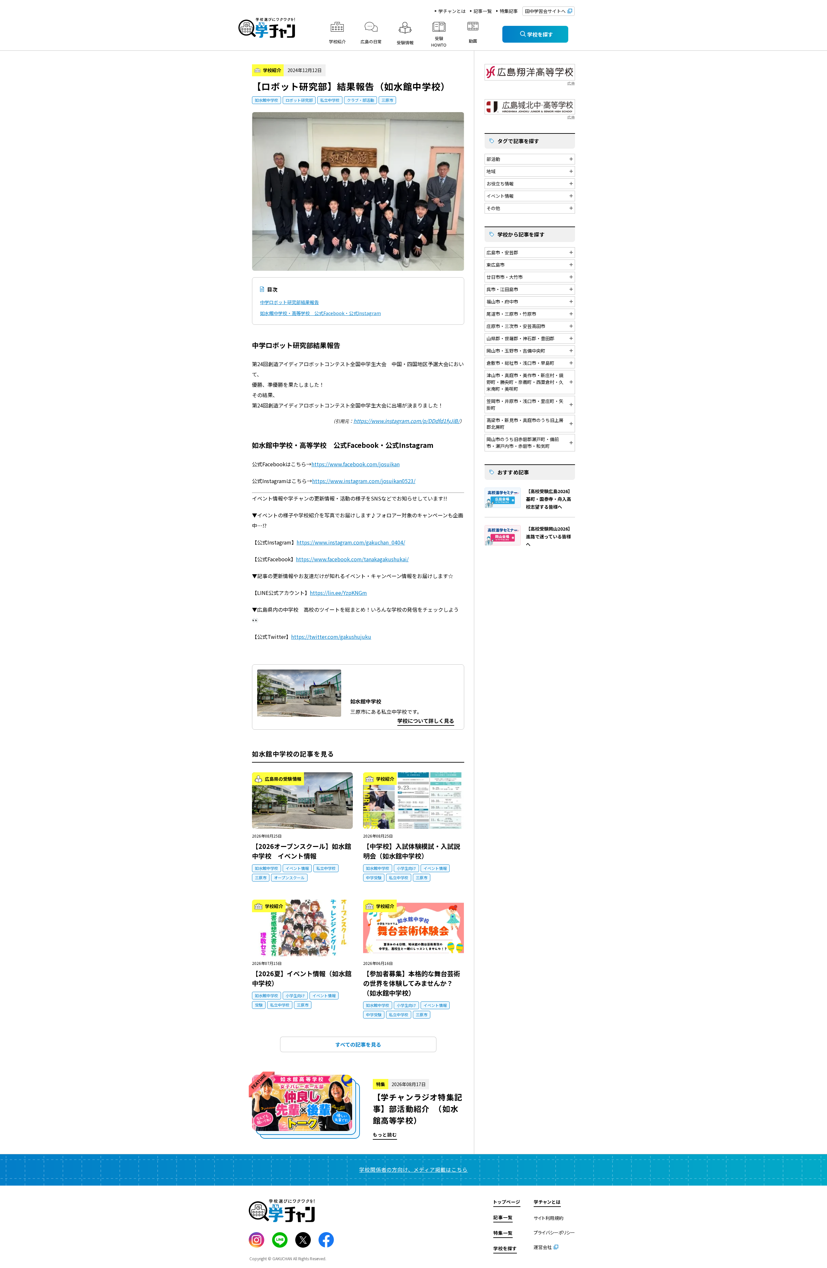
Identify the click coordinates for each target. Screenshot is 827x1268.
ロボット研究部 (299, 100)
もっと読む (358, 1107)
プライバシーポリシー (554, 1232)
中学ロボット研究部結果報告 (289, 302)
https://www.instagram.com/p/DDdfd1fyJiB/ (406, 421)
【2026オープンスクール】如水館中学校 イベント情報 (301, 851)
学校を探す (505, 1248)
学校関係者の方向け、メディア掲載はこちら (413, 1169)
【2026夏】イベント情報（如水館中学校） (301, 978)
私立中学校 (330, 100)
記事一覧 (483, 11)
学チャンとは (452, 11)
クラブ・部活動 (360, 100)
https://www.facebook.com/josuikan (355, 464)
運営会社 (543, 1247)
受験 (259, 1005)
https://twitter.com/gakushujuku (331, 636)
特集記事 (509, 11)
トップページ (506, 1202)
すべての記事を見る (358, 1044)
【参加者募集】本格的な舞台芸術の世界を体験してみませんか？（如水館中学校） (411, 983)
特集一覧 (503, 1233)
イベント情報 (297, 868)
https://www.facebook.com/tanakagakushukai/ (352, 559)
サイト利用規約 (548, 1218)
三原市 (387, 100)
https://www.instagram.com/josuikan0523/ (363, 481)
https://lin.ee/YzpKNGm (338, 593)
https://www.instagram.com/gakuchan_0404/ (351, 542)
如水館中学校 (266, 100)
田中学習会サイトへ (545, 11)
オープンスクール (289, 877)
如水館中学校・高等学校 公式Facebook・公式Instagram (320, 313)
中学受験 (374, 877)
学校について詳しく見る (425, 720)
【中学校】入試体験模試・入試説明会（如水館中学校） (411, 851)
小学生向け (406, 868)
